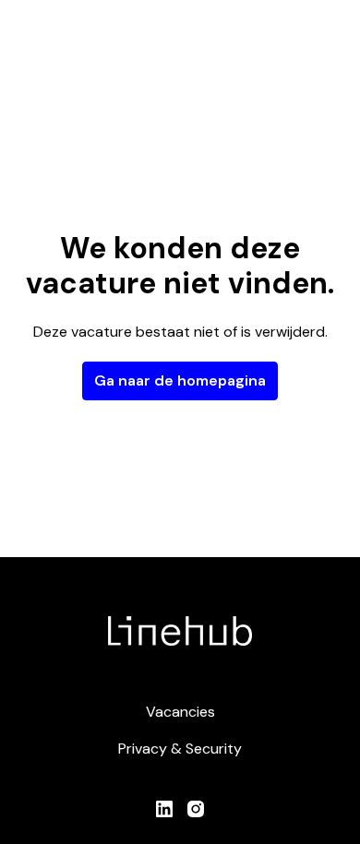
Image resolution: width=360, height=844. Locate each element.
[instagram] (195, 809)
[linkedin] (164, 809)
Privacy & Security (180, 748)
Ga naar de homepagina (180, 380)
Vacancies (180, 711)
